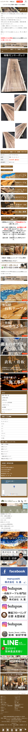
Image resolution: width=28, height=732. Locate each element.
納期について (4, 449)
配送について (4, 453)
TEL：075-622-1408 (5, 528)
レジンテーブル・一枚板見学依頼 (6, 705)
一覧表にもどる (6, 166)
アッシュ (3, 435)
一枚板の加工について (6, 456)
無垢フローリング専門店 (19, 707)
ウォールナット (4, 419)
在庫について (4, 446)
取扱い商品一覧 (5, 395)
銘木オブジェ (17, 701)
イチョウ (3, 433)
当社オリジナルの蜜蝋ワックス (20, 38)
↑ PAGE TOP (23, 693)
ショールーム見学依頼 (7, 402)
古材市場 (16, 708)
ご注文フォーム (5, 404)
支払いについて (4, 451)
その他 (2, 438)
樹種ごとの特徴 (4, 444)
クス (2, 431)
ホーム (3, 412)
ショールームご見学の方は (6, 524)
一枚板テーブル (17, 697)
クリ (2, 428)
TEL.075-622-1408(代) (6, 469)
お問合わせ (4, 400)
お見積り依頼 (5, 397)
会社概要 (4, 407)
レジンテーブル (17, 696)
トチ (2, 426)
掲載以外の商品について (6, 458)
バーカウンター (17, 699)
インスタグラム (17, 710)
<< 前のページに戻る (7, 170)
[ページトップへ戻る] (25, 729)
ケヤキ (2, 423)
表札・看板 (17, 702)
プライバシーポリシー (7, 409)
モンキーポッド (4, 421)
